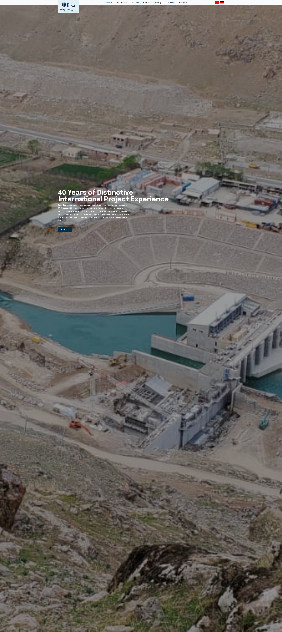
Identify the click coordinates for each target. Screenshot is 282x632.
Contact (183, 3)
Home (109, 3)
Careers (170, 3)
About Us (65, 230)
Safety (158, 3)
